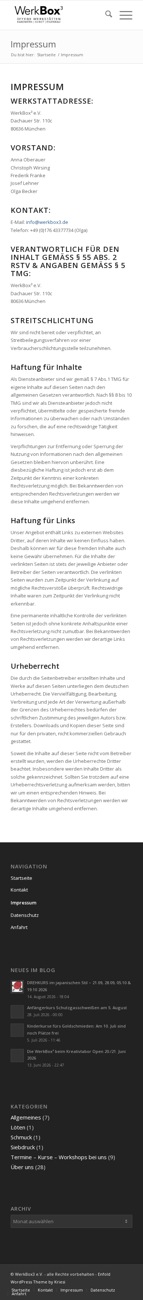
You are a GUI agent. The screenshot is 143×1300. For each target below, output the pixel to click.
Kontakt (19, 889)
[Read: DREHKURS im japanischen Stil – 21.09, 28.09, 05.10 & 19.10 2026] (17, 986)
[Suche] (105, 15)
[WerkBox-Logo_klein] (59, 15)
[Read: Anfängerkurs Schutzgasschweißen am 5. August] (17, 1011)
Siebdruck (23, 1147)
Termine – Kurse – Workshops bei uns (59, 1157)
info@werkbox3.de (47, 222)
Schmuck (21, 1137)
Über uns (22, 1167)
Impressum (33, 44)
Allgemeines (26, 1117)
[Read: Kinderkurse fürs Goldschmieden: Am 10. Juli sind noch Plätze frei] (17, 1030)
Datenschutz (25, 915)
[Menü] (122, 15)
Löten (18, 1127)
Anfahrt (19, 927)
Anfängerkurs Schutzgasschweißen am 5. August (77, 1007)
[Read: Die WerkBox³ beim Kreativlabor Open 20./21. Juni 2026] (17, 1055)
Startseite (21, 878)
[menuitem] (105, 15)
